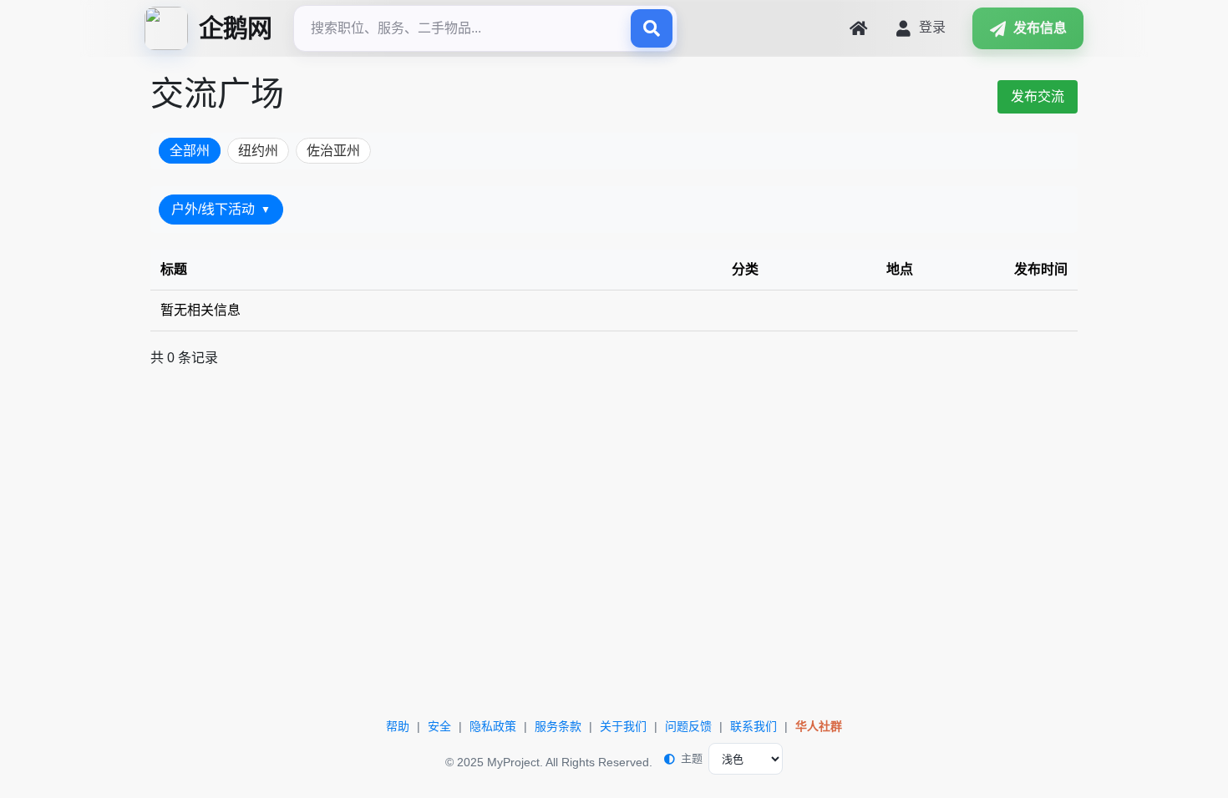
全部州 (190, 151)
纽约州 (258, 151)
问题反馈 (688, 726)
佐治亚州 (333, 151)
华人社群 (818, 726)
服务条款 (558, 726)
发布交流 (1037, 96)
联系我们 (753, 726)
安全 (439, 726)
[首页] (858, 28)
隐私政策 (492, 726)
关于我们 (623, 726)
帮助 (397, 726)
